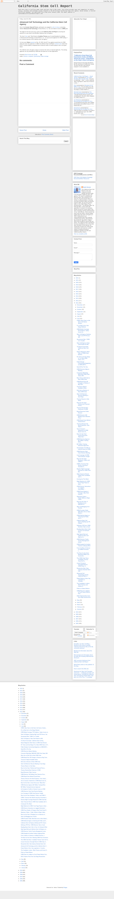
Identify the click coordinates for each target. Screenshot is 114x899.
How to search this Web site (81, 668)
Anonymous (77, 107)
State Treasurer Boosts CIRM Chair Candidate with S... (83, 475)
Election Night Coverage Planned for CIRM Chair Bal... (84, 470)
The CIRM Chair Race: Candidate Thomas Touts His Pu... (83, 559)
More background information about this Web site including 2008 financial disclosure (83, 656)
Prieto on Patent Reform (83, 588)
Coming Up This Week (83, 479)
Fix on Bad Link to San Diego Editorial (83, 326)
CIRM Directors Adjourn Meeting (28, 751)
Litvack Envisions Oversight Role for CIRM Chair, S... (82, 565)
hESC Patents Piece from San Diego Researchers (84, 596)
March (79, 604)
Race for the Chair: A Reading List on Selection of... (82, 503)
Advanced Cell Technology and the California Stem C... (82, 575)
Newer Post (23, 130)
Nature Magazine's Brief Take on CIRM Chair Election (83, 353)
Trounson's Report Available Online (82, 387)
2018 (77, 287)
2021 (77, 280)
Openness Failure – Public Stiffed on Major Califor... (83, 498)
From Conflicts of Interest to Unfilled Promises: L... (83, 549)
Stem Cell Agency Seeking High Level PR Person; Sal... (84, 336)
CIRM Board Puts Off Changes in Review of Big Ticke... (83, 383)
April (78, 602)
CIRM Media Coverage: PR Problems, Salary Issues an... (83, 330)
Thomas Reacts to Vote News (28, 766)
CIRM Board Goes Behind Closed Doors (83, 420)
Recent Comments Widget (89, 114)
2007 (77, 618)
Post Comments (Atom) (47, 134)
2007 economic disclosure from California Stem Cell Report (82, 661)
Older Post (65, 130)
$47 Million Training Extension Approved (83, 444)
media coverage (44, 56)
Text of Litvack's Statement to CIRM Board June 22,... (82, 430)
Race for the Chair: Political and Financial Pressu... (83, 404)
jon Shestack (77, 100)
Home (44, 130)
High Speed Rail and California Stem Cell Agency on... (82, 535)
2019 (77, 284)
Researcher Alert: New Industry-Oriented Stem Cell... (83, 570)
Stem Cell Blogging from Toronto (29, 816)
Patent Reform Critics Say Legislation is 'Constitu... (83, 580)
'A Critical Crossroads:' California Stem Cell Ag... (83, 348)
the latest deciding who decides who (83, 78)
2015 (77, 293)
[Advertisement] (44, 114)
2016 (77, 291)
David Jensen (87, 187)
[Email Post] (41, 54)
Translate (79, 636)
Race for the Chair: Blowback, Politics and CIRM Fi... (83, 460)
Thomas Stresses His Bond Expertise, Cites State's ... (83, 425)
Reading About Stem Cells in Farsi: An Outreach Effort (84, 530)
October (79, 309)
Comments (91, 635)
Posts (90, 632)
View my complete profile (80, 234)
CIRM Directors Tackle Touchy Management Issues (83, 541)
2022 (77, 278)
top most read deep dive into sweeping (83, 92)
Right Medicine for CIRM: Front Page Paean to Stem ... (83, 483)
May (78, 600)
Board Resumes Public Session (28, 772)
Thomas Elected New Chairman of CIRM (82, 408)
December (80, 305)
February (79, 607)
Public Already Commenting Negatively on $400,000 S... (84, 363)
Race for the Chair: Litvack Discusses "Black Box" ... (82, 435)
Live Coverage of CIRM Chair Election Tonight (83, 455)
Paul (75, 85)
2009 (77, 614)
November (80, 307)
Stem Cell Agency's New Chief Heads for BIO (83, 343)
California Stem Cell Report (45, 6)
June (78, 318)
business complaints (28, 56)
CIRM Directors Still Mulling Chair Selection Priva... (83, 416)
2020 (77, 282)
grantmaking (37, 56)
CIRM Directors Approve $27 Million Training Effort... (83, 440)
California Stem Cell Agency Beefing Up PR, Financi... (83, 522)
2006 (77, 621)
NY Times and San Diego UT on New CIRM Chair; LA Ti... (83, 358)
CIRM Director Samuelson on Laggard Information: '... (84, 488)
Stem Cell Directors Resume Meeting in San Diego (82, 395)
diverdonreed (77, 92)
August (79, 314)
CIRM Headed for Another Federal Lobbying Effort (83, 545)
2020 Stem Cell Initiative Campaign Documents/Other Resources (83, 178)
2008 (77, 616)
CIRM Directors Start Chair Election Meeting (83, 452)
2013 (77, 298)
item (26, 36)
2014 (77, 296)
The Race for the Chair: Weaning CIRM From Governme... (83, 554)
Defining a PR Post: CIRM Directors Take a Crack (83, 526)
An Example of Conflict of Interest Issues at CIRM (83, 448)
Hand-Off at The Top (82, 367)
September (80, 311)
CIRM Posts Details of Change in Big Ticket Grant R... (83, 493)
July (78, 316)
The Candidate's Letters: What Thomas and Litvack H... (83, 585)
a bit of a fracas (56, 27)
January (79, 609)
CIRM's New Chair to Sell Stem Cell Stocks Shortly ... (83, 322)
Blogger (65, 887)
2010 (77, 612)
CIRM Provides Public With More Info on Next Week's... (83, 512)
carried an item (58, 43)
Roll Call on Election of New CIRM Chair (83, 391)
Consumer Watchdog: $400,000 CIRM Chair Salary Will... (83, 374)
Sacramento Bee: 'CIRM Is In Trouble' (83, 340)
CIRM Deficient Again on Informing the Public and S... (83, 517)
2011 (77, 303)
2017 (77, 289)
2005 (77, 623)
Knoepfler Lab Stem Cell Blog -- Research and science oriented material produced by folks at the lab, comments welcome (83, 646)
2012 (77, 300)
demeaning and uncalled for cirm (83, 101)
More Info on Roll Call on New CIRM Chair (83, 378)
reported (33, 42)
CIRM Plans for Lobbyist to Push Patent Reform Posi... (83, 592)
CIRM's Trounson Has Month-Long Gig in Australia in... (82, 465)
